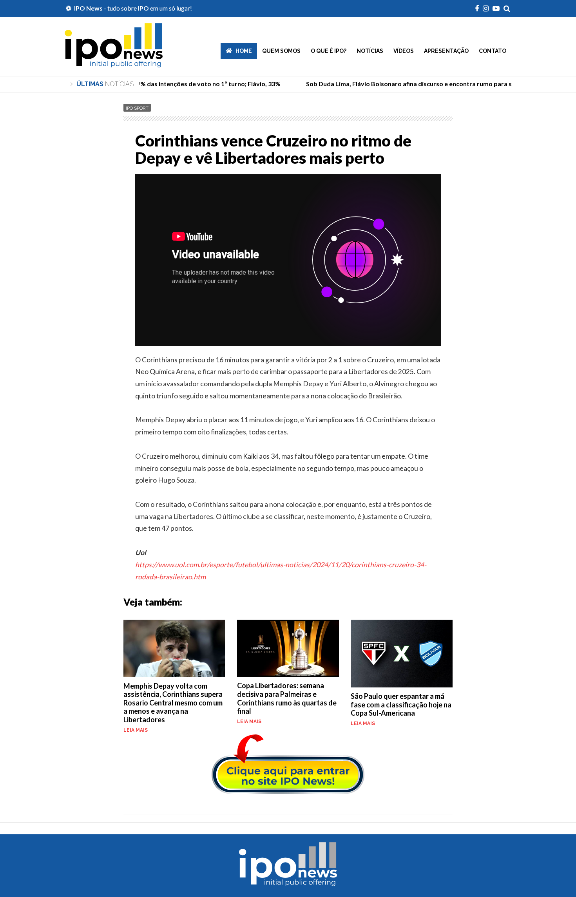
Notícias (370, 51)
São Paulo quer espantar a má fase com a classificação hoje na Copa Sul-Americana (401, 704)
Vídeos (403, 51)
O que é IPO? (328, 51)
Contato (492, 51)
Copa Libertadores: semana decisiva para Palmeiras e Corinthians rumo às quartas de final (287, 698)
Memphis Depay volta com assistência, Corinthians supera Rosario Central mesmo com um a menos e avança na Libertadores (173, 703)
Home (243, 51)
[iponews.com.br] (114, 61)
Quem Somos (281, 51)
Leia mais (135, 730)
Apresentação (446, 51)
